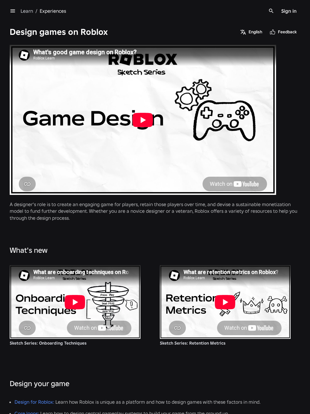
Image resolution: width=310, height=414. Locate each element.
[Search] (271, 10)
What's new (29, 250)
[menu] (12, 10)
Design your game (39, 383)
